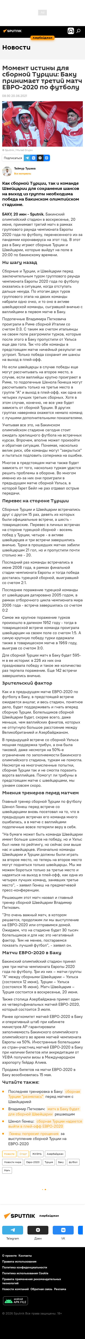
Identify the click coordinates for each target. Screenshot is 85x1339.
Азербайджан (55, 1153)
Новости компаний (15, 1289)
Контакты (25, 1256)
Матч (7, 1170)
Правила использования (19, 1261)
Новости (9, 1153)
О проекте (9, 1256)
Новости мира (12, 1162)
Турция (49, 1162)
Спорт (23, 1153)
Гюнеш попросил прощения (33, 1133)
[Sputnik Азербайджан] (13, 33)
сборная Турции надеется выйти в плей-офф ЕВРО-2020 (45, 1124)
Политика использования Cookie (25, 1273)
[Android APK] (15, 1301)
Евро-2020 (32, 1162)
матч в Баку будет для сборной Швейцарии (44, 1111)
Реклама (60, 1289)
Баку (61, 1162)
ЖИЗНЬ (37, 1153)
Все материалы (22, 173)
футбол (73, 1162)
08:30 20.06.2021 (14, 96)
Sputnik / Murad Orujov (19, 150)
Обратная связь (41, 1289)
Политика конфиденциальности (24, 1267)
